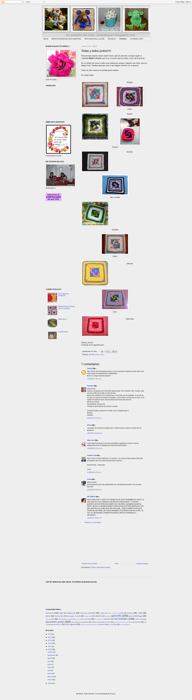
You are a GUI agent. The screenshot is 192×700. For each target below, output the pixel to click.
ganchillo (91, 354)
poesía (85, 622)
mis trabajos (121, 618)
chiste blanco (112, 613)
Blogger (112, 694)
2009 (50, 683)
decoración (59, 616)
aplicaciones (84, 613)
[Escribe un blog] (108, 351)
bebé (93, 613)
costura (130, 613)
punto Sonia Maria (119, 622)
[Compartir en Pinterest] (116, 351)
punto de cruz (105, 622)
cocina (121, 613)
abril (49, 670)
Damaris (90, 386)
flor (100, 616)
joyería (77, 619)
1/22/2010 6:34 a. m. (94, 518)
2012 (50, 643)
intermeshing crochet (65, 619)
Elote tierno (62, 319)
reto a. (102, 354)
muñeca (137, 619)
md (89, 619)
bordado (102, 613)
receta (130, 622)
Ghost (89, 425)
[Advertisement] (115, 543)
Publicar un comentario (93, 522)
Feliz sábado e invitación (63, 295)
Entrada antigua (142, 564)
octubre (50, 652)
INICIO (45, 39)
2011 (50, 646)
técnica (102, 624)
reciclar (137, 622)
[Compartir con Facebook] (113, 351)
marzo (50, 673)
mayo (50, 667)
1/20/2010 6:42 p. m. (94, 472)
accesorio (50, 613)
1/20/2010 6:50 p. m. (94, 490)
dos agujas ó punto (73, 616)
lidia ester (90, 440)
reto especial (71, 624)
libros (83, 619)
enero (50, 680)
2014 (50, 637)
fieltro (93, 616)
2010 (50, 649)
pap (144, 619)
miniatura (106, 619)
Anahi (89, 479)
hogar (140, 616)
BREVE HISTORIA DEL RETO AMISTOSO (66, 39)
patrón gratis (57, 621)
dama (48, 616)
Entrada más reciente (89, 564)
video (115, 624)
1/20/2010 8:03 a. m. (94, 418)
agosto (50, 658)
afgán (61, 613)
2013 (50, 640)
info (52, 619)
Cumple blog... (63, 332)
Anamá (89, 368)
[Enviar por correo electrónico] (106, 351)
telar (109, 624)
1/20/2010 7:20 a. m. (94, 379)
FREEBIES (123, 39)
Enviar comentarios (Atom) (100, 567)
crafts (140, 613)
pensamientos (75, 622)
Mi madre (98, 619)
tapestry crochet (85, 624)
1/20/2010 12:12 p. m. (94, 448)
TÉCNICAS (112, 39)
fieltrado (86, 616)
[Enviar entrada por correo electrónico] (101, 351)
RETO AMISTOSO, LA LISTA (94, 39)
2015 (50, 634)
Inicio (117, 564)
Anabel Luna (91, 455)
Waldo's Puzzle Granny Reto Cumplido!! (66, 307)
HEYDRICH (91, 497)
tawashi (95, 624)
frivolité (107, 616)
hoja (47, 619)
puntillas (94, 622)
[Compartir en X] (111, 351)
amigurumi (70, 613)
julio (49, 661)
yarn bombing (124, 624)
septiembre (52, 655)
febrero (50, 677)
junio (49, 664)
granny (97, 354)
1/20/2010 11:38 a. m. (94, 433)
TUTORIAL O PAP (136, 39)
